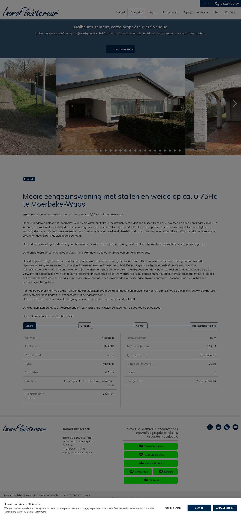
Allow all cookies (225, 508)
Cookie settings (173, 508)
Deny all (199, 508)
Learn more (40, 512)
